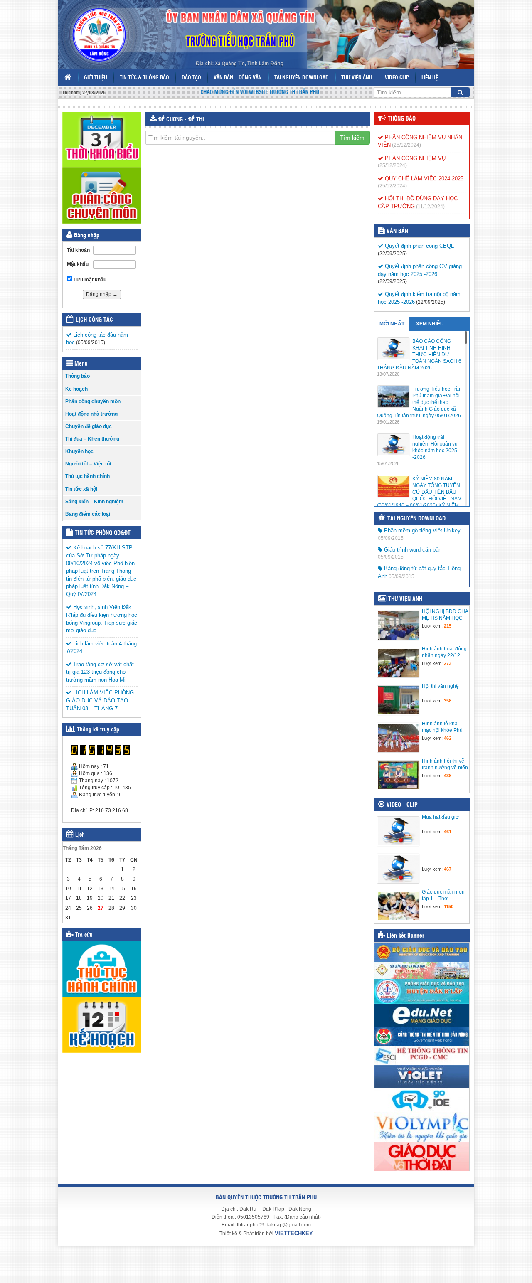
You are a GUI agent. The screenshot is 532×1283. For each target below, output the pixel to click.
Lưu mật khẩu (89, 280)
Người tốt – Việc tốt (88, 464)
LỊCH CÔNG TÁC (94, 320)
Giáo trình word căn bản (411, 550)
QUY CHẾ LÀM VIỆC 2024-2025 (423, 170)
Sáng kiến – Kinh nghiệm (94, 502)
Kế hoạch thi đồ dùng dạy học (420, 211)
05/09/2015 (391, 538)
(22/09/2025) (392, 253)
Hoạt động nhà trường (91, 414)
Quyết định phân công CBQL (418, 246)
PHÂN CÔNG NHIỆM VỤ (414, 150)
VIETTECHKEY (294, 1233)
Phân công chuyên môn (93, 401)
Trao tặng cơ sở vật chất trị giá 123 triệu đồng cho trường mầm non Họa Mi (100, 672)
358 (447, 700)
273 (447, 663)
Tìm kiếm (352, 137)
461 (447, 831)
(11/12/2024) (430, 199)
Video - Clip (402, 805)
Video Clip (397, 78)
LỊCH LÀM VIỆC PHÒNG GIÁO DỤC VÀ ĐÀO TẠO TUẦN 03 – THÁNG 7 (100, 700)
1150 (448, 906)
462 (447, 738)
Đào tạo (191, 78)
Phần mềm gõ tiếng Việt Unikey (421, 530)
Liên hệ (429, 78)
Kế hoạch (76, 389)
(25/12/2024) (406, 137)
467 (447, 869)
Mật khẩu (78, 264)
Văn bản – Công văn (238, 78)
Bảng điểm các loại (87, 514)
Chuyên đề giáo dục (88, 426)
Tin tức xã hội (81, 489)
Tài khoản (78, 250)
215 (447, 625)
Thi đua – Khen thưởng (92, 439)
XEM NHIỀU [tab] (430, 324)
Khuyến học (79, 451)
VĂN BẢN (397, 231)
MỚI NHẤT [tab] (391, 324)
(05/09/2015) (90, 342)
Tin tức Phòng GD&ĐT (103, 533)
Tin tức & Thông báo (144, 78)
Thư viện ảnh (356, 78)
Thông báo (77, 376)
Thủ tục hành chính (87, 476)
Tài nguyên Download (301, 78)
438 (447, 775)
